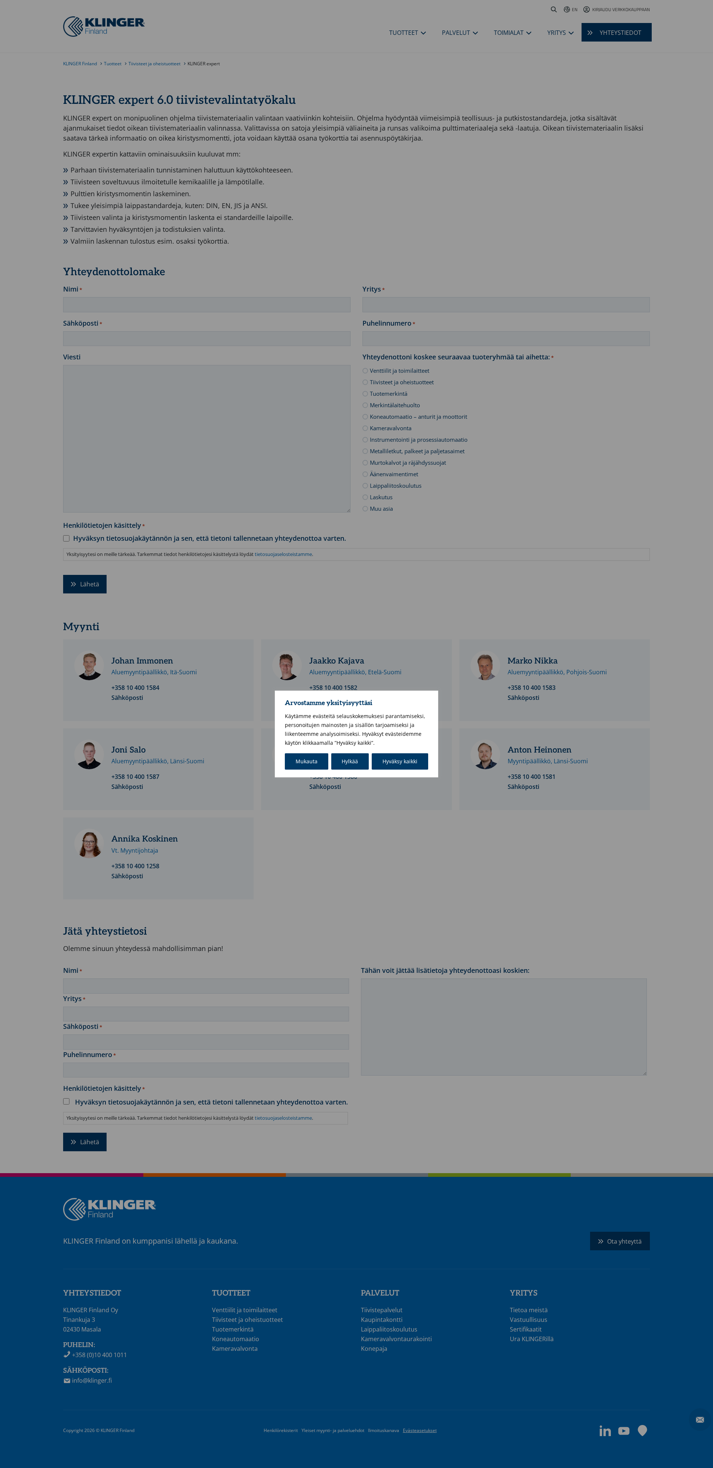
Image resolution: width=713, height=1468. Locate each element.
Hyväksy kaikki (399, 761)
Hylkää (350, 761)
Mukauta (307, 761)
